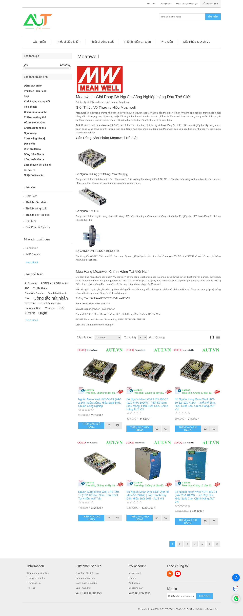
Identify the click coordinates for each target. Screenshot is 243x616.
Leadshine (32, 248)
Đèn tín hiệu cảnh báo (49, 303)
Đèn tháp (30, 303)
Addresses (134, 583)
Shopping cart (136, 588)
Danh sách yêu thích (139, 592)
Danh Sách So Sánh (86, 583)
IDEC (61, 307)
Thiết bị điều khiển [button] (68, 41)
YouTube (178, 574)
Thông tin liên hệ (36, 578)
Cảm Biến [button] (39, 41)
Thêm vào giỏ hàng (91, 425)
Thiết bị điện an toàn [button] (137, 41)
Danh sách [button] (218, 337)
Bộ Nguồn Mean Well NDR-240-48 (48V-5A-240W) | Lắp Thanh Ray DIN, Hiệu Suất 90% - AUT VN (147, 495)
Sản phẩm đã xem (85, 578)
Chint (27, 298)
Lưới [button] (212, 337)
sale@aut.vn (108, 309)
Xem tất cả (32, 262)
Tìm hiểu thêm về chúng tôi (99, 324)
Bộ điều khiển (40, 288)
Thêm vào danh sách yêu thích (117, 425)
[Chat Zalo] (235, 591)
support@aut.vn (91, 309)
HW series (49, 308)
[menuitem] (39, 41)
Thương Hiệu (34, 583)
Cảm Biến (31, 196)
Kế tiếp (209, 544)
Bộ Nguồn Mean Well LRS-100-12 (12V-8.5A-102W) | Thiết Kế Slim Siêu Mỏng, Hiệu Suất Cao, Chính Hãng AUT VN (147, 404)
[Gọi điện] (236, 601)
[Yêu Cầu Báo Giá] (236, 577)
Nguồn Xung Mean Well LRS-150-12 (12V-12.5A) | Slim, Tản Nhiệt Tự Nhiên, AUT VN (99, 495)
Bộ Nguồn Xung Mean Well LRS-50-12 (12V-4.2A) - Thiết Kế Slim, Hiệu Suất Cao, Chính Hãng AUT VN (195, 404)
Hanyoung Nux (32, 308)
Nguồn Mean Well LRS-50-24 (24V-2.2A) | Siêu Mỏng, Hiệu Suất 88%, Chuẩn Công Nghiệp (100, 403)
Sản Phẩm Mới (83, 588)
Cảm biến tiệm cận (57, 293)
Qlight (42, 313)
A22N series (31, 283)
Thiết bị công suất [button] (102, 41)
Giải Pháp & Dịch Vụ (38, 227)
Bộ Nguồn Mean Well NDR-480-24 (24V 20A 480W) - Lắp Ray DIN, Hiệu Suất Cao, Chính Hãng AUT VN (196, 496)
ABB (27, 288)
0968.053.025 (102, 303)
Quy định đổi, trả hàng (87, 573)
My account (135, 573)
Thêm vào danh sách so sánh (108, 425)
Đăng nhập (166, 3)
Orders (132, 578)
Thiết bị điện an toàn (38, 214)
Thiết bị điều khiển (36, 202)
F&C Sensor (33, 254)
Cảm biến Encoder (34, 293)
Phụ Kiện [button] (167, 41)
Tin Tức (31, 588)
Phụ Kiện (31, 221)
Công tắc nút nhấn (51, 298)
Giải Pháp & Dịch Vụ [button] (196, 41)
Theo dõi (204, 596)
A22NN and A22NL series (54, 283)
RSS (170, 574)
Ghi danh (151, 3)
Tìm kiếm (213, 16)
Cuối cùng (217, 544)
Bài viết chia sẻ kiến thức (89, 592)
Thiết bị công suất (36, 208)
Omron (30, 313)
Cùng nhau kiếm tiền (38, 573)
